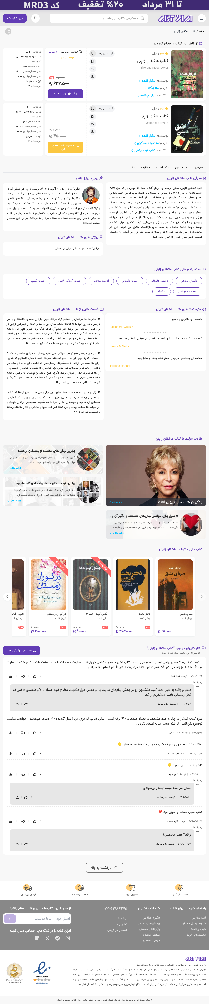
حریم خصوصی (151, 940)
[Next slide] (7, 597)
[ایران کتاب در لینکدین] (37, 939)
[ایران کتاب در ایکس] (47, 939)
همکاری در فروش (117, 930)
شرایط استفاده (151, 935)
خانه (201, 31)
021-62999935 (115, 909)
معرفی (199, 167)
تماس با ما (121, 924)
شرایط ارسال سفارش (194, 923)
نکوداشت (162, 167)
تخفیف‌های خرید (196, 935)
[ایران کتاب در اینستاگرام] (68, 939)
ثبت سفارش (199, 917)
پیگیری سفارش (151, 917)
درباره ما (122, 918)
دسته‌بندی (181, 167)
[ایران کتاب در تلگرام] (57, 939)
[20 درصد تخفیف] (104, 5)
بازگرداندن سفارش (149, 929)
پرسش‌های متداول (149, 923)
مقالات (145, 167)
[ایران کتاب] (175, 18)
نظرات (131, 167)
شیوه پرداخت (198, 929)
